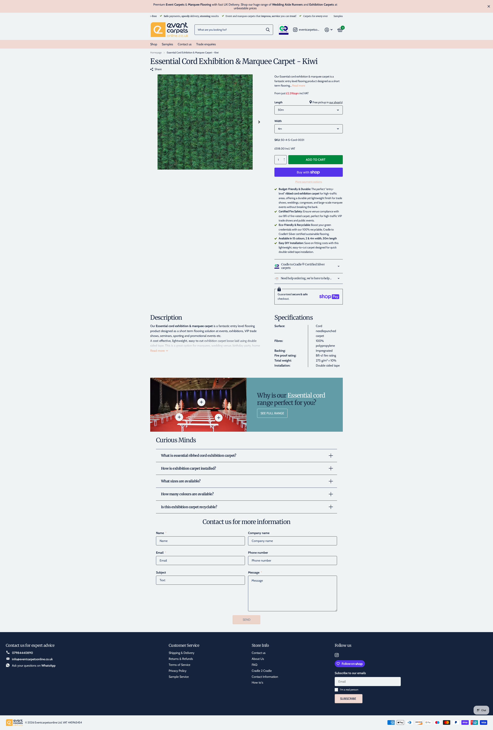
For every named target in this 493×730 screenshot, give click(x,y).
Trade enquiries (206, 44)
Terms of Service (179, 665)
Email (161, 552)
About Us (258, 659)
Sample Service (179, 677)
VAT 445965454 (72, 722)
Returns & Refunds (181, 659)
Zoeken (267, 29)
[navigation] (259, 122)
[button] (285, 156)
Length (308, 102)
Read (157, 350)
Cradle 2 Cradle (262, 671)
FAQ (254, 665)
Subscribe (348, 699)
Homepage (156, 52)
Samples (167, 44)
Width (278, 121)
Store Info (260, 645)
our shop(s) (336, 102)
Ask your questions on (33, 665)
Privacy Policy (177, 671)
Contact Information (265, 677)
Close (489, 6)
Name (161, 533)
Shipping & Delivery (181, 653)
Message (255, 572)
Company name (258, 533)
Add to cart (315, 159)
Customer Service (184, 645)
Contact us (185, 44)
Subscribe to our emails (350, 673)
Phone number (258, 552)
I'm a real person (349, 689)
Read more (298, 85)
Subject (161, 572)
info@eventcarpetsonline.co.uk (32, 659)
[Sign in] (329, 29)
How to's (257, 682)
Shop (153, 44)
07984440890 (22, 653)
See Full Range (272, 413)
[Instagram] (337, 655)
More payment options (308, 181)
